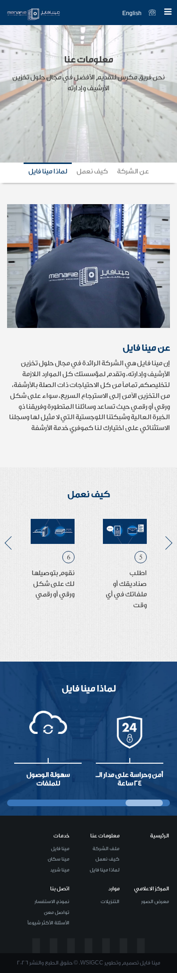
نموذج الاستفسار (51, 901)
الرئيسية (159, 836)
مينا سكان (58, 859)
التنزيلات (110, 901)
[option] (125, 569)
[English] (64, 13)
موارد (113, 889)
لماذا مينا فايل (104, 870)
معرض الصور (155, 901)
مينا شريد (59, 870)
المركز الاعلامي (151, 889)
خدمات (61, 836)
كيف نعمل (107, 859)
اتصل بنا (59, 889)
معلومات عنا (104, 836)
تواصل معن (56, 912)
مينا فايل (60, 849)
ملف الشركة (106, 849)
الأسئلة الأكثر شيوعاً (48, 923)
